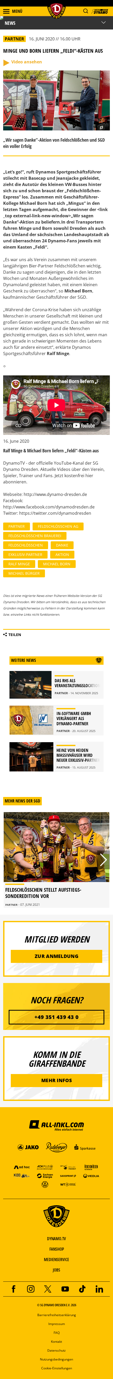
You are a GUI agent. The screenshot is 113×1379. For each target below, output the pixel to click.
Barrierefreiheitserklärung (56, 1315)
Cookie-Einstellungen (56, 1368)
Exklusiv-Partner (25, 554)
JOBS (56, 1270)
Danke (62, 545)
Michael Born (56, 563)
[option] (56, 860)
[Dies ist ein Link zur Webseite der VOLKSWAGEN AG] (44, 1184)
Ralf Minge (19, 563)
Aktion (62, 554)
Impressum (56, 1324)
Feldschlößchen (25, 545)
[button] (85, 11)
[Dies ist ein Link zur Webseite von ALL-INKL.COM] (56, 1125)
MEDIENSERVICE (56, 1259)
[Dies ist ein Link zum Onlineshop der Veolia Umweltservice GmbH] (91, 1175)
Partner (16, 526)
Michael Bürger (24, 573)
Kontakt (56, 1341)
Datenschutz (56, 1350)
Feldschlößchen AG (58, 526)
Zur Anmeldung (56, 956)
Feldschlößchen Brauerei (34, 535)
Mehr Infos (56, 1080)
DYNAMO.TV (56, 1239)
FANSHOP (56, 1249)
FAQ (57, 1332)
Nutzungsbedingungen (56, 1359)
